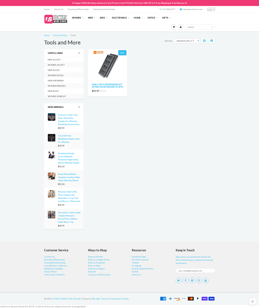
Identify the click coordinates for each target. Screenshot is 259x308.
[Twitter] (179, 280)
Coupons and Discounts (99, 274)
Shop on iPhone (95, 256)
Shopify (77, 298)
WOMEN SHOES (56, 75)
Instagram (136, 265)
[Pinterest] (192, 280)
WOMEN (76, 17)
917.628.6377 (168, 9)
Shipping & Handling (53, 268)
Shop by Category (96, 268)
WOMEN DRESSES (56, 86)
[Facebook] (185, 280)
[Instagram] (199, 280)
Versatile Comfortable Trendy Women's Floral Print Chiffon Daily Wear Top (69, 217)
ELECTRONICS (119, 17)
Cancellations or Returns (55, 265)
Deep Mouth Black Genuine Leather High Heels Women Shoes (69, 177)
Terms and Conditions (54, 274)
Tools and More (60, 35)
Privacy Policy (50, 271)
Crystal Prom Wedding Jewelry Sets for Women (69, 138)
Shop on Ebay (94, 265)
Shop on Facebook (96, 262)
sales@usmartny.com (192, 9)
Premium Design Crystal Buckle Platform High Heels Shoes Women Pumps (68, 158)
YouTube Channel (140, 259)
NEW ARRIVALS (56, 107)
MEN (90, 17)
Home (47, 9)
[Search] (212, 27)
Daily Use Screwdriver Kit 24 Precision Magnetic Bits (107, 85)
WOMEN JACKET (56, 65)
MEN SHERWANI (56, 80)
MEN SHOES (54, 70)
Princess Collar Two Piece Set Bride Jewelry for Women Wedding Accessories (69, 120)
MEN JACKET (54, 59)
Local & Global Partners (143, 268)
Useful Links (55, 53)
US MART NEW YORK (62, 298)
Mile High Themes (99, 298)
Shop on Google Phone (99, 259)
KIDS (102, 17)
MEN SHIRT (53, 91)
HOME (137, 17)
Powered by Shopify (119, 298)
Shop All (92, 271)
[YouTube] (206, 280)
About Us (58, 9)
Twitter (135, 262)
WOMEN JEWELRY (57, 96)
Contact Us (49, 256)
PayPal (135, 271)
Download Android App (104, 9)
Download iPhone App (78, 9)
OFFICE (151, 17)
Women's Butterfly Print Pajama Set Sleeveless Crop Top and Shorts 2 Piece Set (69, 196)
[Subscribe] (211, 270)
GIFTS (165, 17)
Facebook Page (139, 256)
